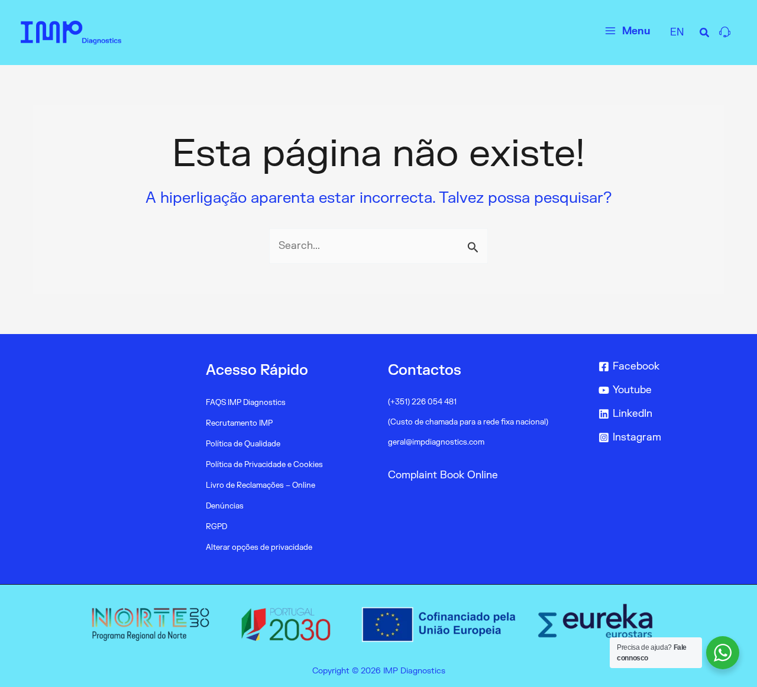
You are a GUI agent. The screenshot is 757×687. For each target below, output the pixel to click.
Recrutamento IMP (239, 423)
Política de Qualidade (243, 444)
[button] (705, 34)
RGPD (216, 527)
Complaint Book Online (443, 475)
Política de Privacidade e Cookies (264, 464)
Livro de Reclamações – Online (260, 485)
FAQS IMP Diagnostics (246, 402)
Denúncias (225, 506)
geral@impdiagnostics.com (436, 442)
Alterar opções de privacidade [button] (259, 547)
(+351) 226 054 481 (422, 402)
